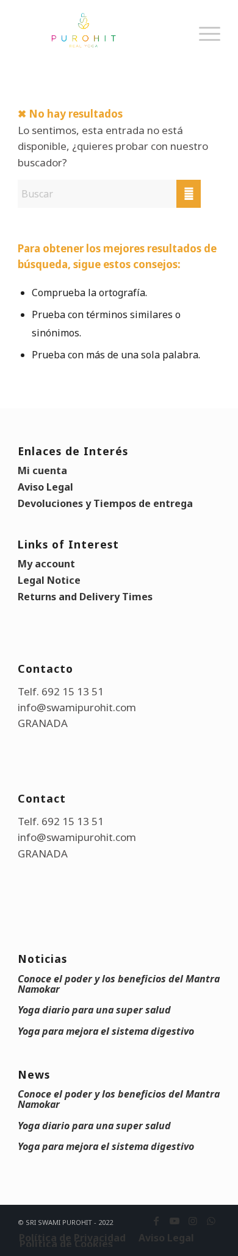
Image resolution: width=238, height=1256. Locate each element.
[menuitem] (203, 45)
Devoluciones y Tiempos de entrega (105, 503)
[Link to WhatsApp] (211, 1221)
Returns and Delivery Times (85, 596)
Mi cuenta (42, 470)
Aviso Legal (45, 487)
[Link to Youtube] (174, 1221)
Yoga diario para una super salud (94, 1010)
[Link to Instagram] (193, 1221)
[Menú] (203, 45)
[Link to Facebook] (156, 1221)
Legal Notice (49, 580)
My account (46, 563)
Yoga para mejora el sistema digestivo (106, 1031)
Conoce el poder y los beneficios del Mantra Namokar (119, 984)
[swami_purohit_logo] (98, 30)
